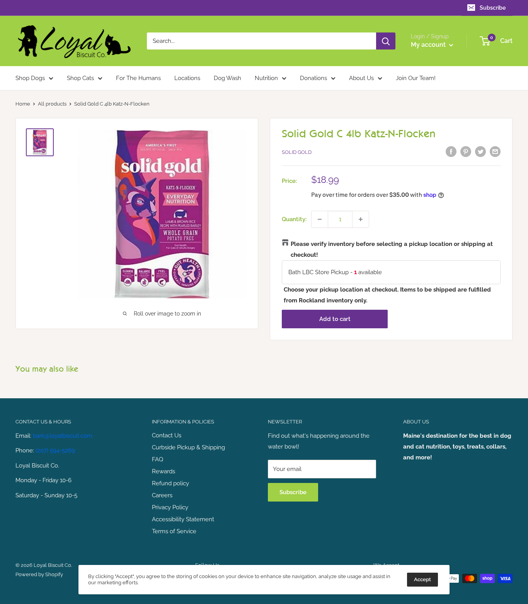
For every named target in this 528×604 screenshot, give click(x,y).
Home (22, 104)
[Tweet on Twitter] (480, 151)
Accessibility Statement (183, 519)
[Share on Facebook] (451, 151)
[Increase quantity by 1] (361, 219)
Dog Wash (227, 78)
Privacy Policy (170, 507)
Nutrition (266, 78)
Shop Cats (80, 78)
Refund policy (170, 483)
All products (52, 104)
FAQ (157, 459)
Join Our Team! (416, 78)
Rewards (163, 471)
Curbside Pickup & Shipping (188, 447)
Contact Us (166, 435)
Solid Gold (297, 152)
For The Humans (138, 78)
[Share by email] (495, 151)
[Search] (385, 40)
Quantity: (294, 219)
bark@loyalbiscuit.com (62, 435)
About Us (361, 78)
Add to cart (335, 319)
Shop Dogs (30, 78)
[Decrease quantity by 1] (320, 219)
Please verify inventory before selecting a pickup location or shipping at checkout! (392, 249)
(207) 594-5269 (55, 450)
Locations (187, 78)
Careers (162, 495)
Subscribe (493, 8)
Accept (422, 579)
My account (429, 44)
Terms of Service (174, 531)
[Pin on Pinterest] (465, 151)
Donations (313, 78)
